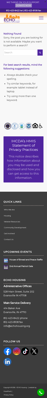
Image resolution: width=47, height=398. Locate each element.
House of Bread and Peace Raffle (26, 259)
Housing (7, 216)
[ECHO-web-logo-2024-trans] (20, 18)
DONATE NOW (23, 5)
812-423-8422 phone (16, 318)
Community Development (15, 227)
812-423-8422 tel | (15, 10)
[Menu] (39, 18)
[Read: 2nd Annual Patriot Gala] (6, 267)
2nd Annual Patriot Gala (21, 266)
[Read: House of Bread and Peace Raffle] (6, 260)
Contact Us (8, 239)
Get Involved (9, 233)
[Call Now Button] (40, 392)
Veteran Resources (12, 222)
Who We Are (9, 210)
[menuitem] (39, 18)
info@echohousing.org (17, 326)
